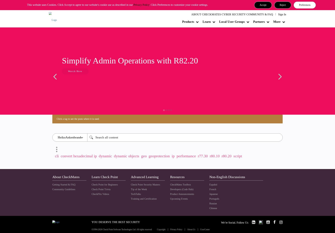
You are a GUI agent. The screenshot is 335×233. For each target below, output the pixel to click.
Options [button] (56, 149)
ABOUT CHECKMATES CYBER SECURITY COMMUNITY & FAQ (232, 14)
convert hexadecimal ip (79, 156)
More (277, 21)
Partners (259, 21)
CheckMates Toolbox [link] (180, 184)
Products (188, 21)
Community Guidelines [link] (63, 189)
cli (57, 156)
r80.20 (227, 156)
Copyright (161, 229)
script (237, 156)
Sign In (282, 14)
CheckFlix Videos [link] (100, 194)
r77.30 (203, 156)
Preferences (304, 5)
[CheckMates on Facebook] (273, 222)
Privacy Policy (141, 4)
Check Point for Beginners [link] (105, 184)
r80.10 (215, 156)
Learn (207, 21)
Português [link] (214, 199)
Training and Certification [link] (144, 199)
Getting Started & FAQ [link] (63, 184)
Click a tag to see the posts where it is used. (78, 119)
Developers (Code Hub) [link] (181, 189)
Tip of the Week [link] (139, 189)
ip (173, 156)
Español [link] (213, 184)
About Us (191, 229)
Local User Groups (232, 21)
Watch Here (75, 71)
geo (144, 156)
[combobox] (185, 137)
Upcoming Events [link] (179, 199)
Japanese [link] (213, 194)
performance (186, 156)
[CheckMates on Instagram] (279, 222)
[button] (263, 5)
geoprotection (159, 156)
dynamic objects (126, 156)
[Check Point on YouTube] (266, 222)
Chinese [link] (213, 208)
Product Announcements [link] (182, 194)
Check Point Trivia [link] (101, 189)
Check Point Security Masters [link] (145, 184)
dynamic (105, 156)
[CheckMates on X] (259, 222)
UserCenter (205, 229)
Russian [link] (213, 203)
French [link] (212, 189)
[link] (252, 222)
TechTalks (136, 194)
